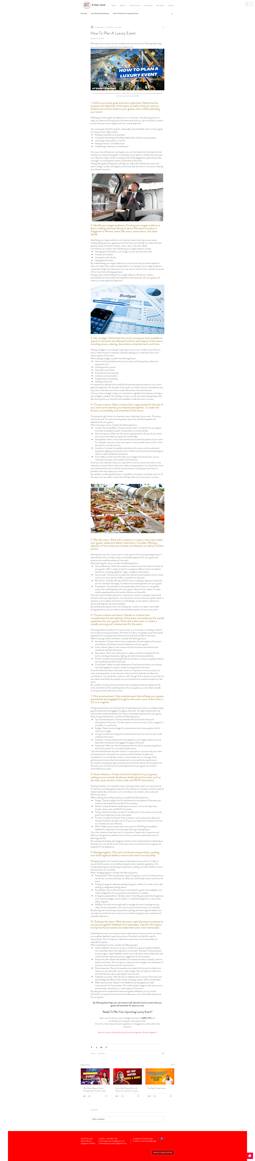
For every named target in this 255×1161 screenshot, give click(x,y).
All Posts (84, 13)
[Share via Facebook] (92, 1047)
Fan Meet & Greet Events (157, 1088)
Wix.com (153, 1141)
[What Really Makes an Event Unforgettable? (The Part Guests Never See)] (95, 1076)
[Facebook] (162, 1138)
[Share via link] (106, 1047)
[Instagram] (165, 1138)
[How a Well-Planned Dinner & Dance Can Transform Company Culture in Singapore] (127, 1076)
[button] (172, 13)
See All (172, 1065)
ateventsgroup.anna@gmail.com (112, 1141)
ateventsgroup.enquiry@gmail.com (113, 1143)
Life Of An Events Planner (100, 13)
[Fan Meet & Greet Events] (159, 1076)
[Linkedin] (159, 1138)
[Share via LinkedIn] (101, 1047)
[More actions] (163, 27)
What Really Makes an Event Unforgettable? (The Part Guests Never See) (94, 1089)
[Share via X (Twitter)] (96, 1047)
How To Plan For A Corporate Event (125, 13)
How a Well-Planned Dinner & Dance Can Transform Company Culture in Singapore (127, 1089)
